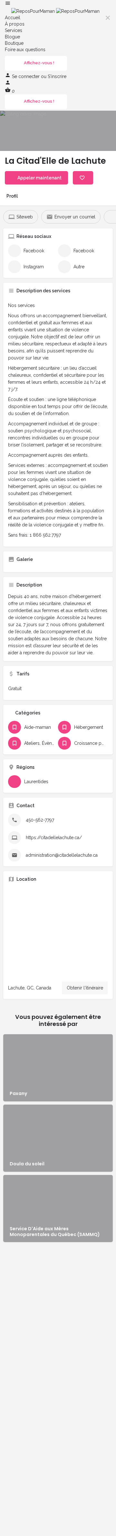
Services (13, 30)
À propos (14, 24)
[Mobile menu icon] (58, 4)
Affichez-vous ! (39, 62)
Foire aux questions (25, 49)
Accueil (12, 17)
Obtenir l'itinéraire (85, 987)
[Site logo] (33, 10)
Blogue (12, 36)
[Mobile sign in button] (8, 83)
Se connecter (26, 76)
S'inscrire (57, 76)
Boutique (14, 43)
